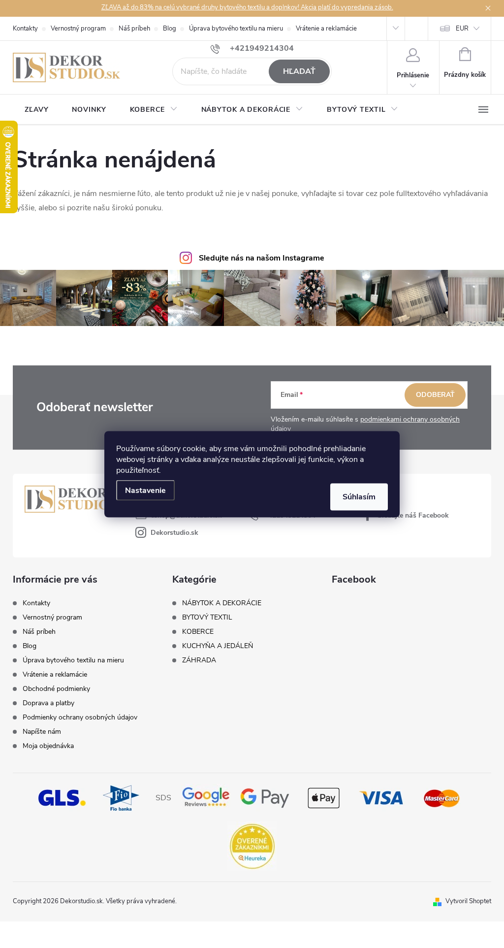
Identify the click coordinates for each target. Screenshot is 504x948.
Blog (169, 28)
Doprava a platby (48, 703)
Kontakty (25, 28)
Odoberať (435, 394)
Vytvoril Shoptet (468, 901)
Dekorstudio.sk (174, 532)
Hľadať (299, 71)
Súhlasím (359, 496)
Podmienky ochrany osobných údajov (80, 717)
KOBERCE (198, 632)
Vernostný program (78, 28)
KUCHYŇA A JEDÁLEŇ (217, 646)
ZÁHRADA (199, 660)
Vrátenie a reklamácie (326, 28)
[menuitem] (36, 110)
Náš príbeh (134, 28)
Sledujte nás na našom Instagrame (261, 258)
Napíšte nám (42, 731)
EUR (462, 28)
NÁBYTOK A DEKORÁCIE (221, 603)
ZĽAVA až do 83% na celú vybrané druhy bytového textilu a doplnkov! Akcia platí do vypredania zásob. (247, 7)
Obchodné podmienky (56, 688)
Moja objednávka (48, 746)
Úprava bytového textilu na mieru (236, 28)
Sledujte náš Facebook (413, 515)
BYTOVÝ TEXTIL (207, 617)
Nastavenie (145, 490)
